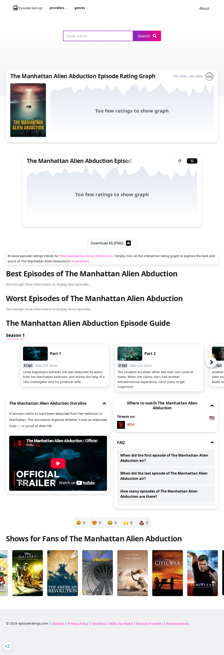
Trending (98, 623)
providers (57, 8)
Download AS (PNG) (107, 243)
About (204, 8)
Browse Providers (149, 623)
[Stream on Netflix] (122, 425)
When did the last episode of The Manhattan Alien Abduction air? (164, 476)
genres (80, 8)
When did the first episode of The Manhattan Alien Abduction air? (164, 458)
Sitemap (58, 623)
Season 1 (15, 335)
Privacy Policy (78, 623)
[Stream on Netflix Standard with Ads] (132, 425)
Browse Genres (177, 623)
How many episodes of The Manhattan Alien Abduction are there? (159, 494)
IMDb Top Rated (121, 623)
